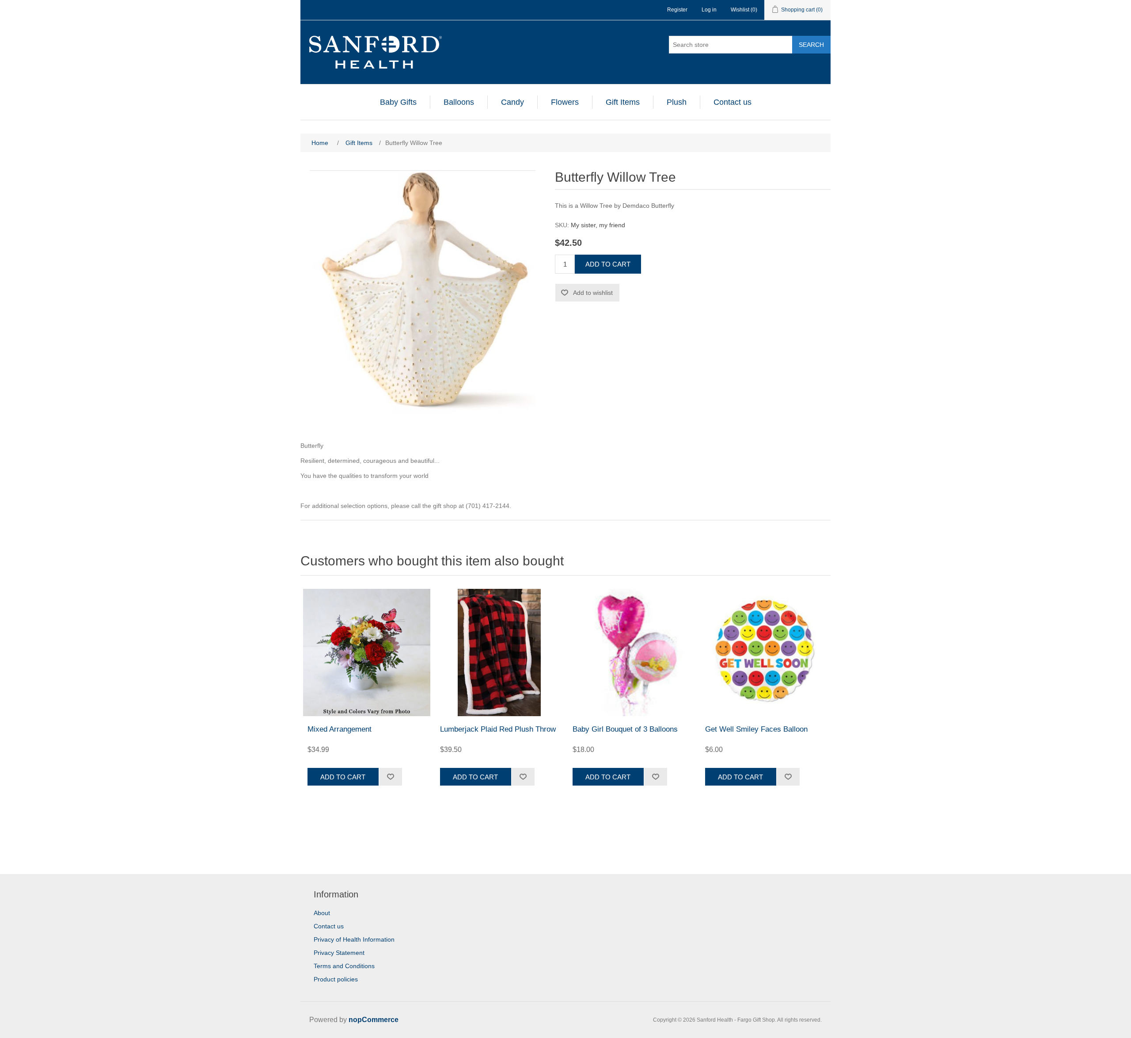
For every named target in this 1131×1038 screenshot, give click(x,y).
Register (677, 10)
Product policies (336, 979)
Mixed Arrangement (339, 729)
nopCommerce (374, 1019)
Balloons (459, 102)
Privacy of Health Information (354, 939)
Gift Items (623, 102)
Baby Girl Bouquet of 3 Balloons (625, 729)
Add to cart (607, 264)
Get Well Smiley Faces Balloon (756, 729)
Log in (709, 10)
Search (811, 44)
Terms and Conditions (344, 965)
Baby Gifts (398, 102)
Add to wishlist (593, 292)
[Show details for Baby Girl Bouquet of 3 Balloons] (631, 652)
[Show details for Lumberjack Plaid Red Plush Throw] (499, 652)
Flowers (565, 102)
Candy (512, 102)
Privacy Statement (339, 952)
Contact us (732, 102)
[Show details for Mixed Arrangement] (366, 652)
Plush (677, 102)
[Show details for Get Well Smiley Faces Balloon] (764, 652)
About (322, 912)
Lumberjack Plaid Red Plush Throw (498, 729)
